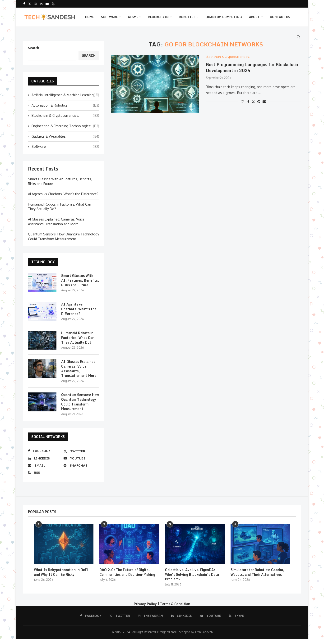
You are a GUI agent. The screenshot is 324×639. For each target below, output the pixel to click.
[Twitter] (29, 4)
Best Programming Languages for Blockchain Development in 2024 (252, 67)
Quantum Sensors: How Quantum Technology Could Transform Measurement (80, 401)
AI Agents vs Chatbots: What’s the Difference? (63, 194)
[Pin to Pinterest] (258, 101)
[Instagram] (35, 4)
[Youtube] (47, 4)
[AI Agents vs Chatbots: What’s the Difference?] (42, 311)
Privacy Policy (145, 604)
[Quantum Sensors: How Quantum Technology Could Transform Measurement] (42, 401)
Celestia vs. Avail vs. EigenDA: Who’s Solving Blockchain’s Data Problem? (192, 574)
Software (109, 17)
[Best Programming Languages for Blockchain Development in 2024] (155, 84)
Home (89, 17)
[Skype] (53, 4)
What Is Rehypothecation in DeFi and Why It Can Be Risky (61, 572)
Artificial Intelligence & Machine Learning (65, 95)
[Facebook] (24, 4)
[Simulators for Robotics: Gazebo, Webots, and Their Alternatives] (260, 544)
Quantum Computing (224, 17)
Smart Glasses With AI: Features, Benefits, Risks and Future (80, 280)
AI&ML (133, 17)
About (254, 17)
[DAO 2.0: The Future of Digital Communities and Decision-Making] (129, 544)
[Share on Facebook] (248, 101)
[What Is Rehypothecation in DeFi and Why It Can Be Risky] (63, 544)
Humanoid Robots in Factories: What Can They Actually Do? (77, 338)
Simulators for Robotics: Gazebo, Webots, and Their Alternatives (257, 572)
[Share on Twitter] (253, 101)
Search (33, 48)
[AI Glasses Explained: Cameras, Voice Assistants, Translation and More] (42, 368)
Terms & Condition (175, 604)
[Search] (298, 36)
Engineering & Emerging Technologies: (65, 126)
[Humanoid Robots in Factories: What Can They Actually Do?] (42, 340)
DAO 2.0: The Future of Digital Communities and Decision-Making (127, 572)
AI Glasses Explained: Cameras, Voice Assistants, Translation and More (79, 368)
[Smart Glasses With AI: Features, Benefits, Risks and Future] (42, 282)
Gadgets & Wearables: (65, 136)
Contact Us (280, 17)
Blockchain (158, 17)
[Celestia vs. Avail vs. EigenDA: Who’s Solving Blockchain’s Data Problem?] (195, 544)
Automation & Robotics (65, 105)
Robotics (187, 17)
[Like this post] (242, 101)
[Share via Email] (264, 101)
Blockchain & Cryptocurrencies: (65, 115)
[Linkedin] (41, 4)
